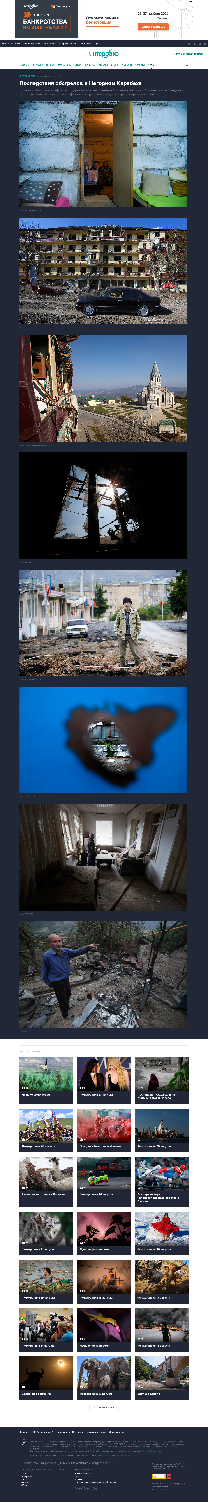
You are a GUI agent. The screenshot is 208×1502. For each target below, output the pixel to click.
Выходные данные (160, 1486)
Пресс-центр (63, 1432)
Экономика (64, 64)
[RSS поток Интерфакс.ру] (90, 1489)
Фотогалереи (27, 76)
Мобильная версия (11, 43)
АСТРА (24, 1485)
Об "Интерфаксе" (32, 43)
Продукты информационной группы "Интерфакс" (65, 1463)
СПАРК (24, 1473)
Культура (90, 64)
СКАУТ (24, 1479)
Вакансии (77, 1432)
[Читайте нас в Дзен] (77, 1489)
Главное (24, 64)
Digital (114, 64)
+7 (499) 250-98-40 (103, 1455)
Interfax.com (50, 43)
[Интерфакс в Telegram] (81, 1489)
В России (37, 64)
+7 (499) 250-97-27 (124, 1455)
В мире (50, 64)
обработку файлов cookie (150, 1451)
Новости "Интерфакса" (85, 1473)
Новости (127, 64)
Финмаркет (85, 43)
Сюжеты (140, 64)
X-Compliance (26, 1476)
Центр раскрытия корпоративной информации (95, 1482)
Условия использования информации (168, 1484)
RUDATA (78, 1479)
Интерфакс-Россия (67, 43)
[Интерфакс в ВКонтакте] (86, 1489)
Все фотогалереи (104, 1407)
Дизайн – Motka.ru (160, 1489)
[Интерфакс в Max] (95, 1489)
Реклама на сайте (96, 1432)
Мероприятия (116, 1432)
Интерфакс (104, 53)
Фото (151, 64)
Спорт (78, 64)
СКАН (77, 1476)
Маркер (24, 1482)
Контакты (24, 1432)
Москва (103, 64)
